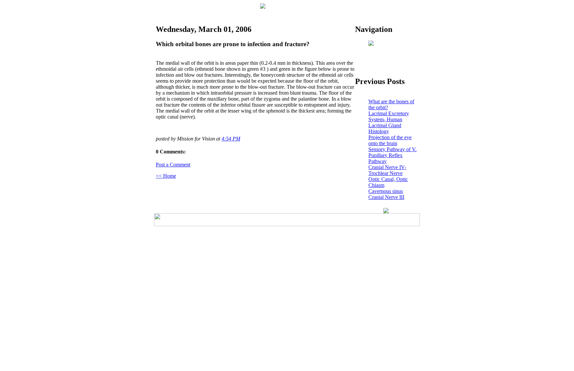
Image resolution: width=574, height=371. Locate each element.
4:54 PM (231, 138)
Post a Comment (173, 164)
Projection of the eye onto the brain (390, 140)
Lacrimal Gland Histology (384, 128)
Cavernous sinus (385, 191)
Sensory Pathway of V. (392, 149)
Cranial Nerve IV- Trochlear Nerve (387, 170)
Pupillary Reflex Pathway (385, 158)
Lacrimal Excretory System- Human (388, 116)
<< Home (166, 176)
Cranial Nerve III (386, 197)
